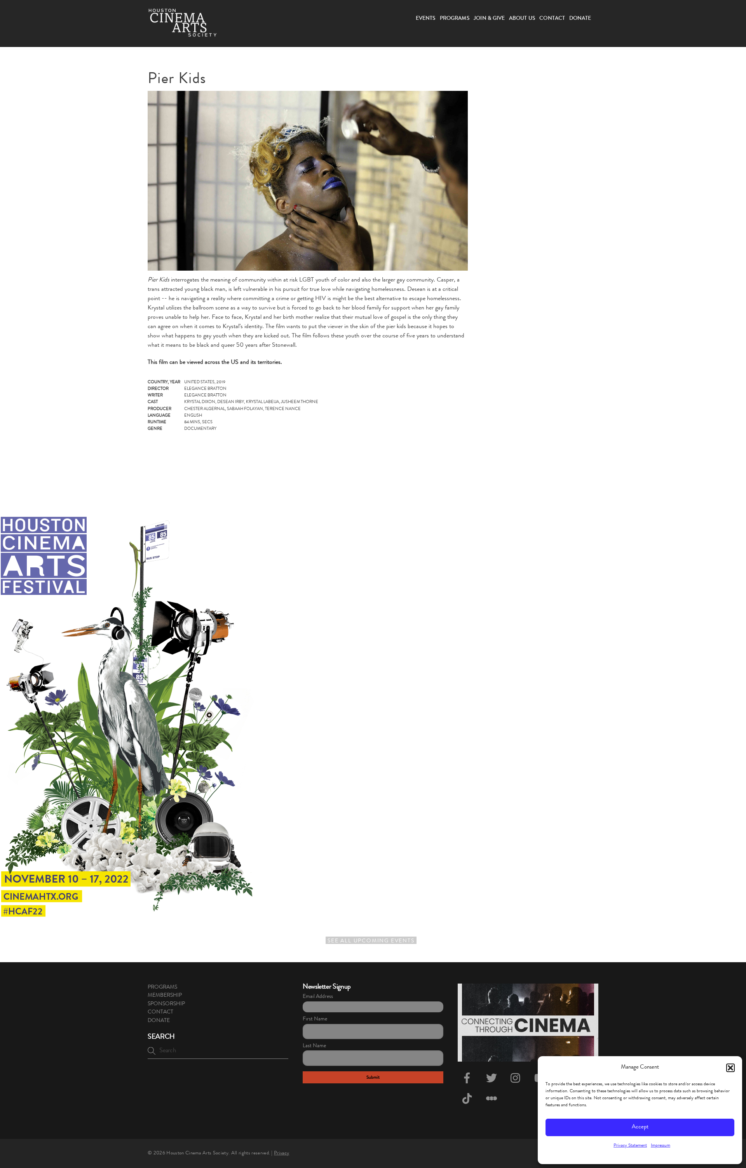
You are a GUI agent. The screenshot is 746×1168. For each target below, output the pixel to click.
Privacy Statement (630, 1146)
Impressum (660, 1146)
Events (426, 18)
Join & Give (489, 18)
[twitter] (493, 1079)
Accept (640, 1127)
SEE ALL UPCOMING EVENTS (371, 941)
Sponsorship (166, 1004)
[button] (730, 1068)
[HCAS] (183, 32)
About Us (522, 18)
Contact (552, 18)
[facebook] (468, 1079)
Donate (580, 18)
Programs (455, 18)
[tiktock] (468, 1099)
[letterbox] (493, 1099)
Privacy (281, 1153)
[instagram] (517, 1079)
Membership (165, 995)
